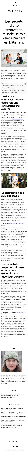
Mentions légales (14, 441)
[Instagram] (14, 5)
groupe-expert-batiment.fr (17, 119)
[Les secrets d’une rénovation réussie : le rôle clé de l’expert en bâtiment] (14, 58)
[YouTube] (16, 5)
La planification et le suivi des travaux (11, 89)
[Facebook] (11, 5)
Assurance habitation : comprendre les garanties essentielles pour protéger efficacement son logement (11, 425)
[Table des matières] (25, 84)
